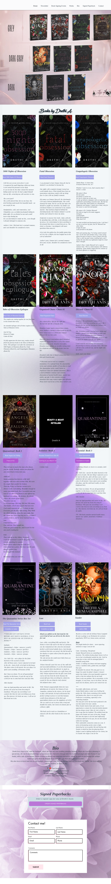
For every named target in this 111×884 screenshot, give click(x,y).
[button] (46, 461)
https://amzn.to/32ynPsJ (22, 647)
